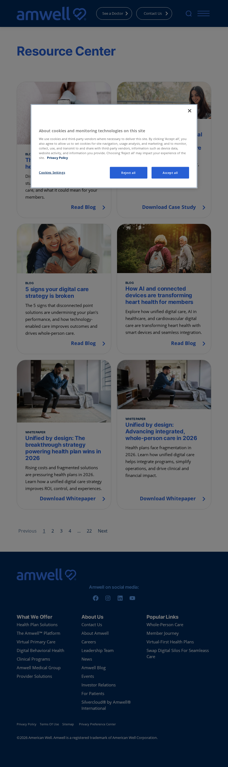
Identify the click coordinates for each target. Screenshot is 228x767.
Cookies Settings (52, 172)
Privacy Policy (57, 158)
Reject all (128, 173)
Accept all (170, 173)
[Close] (190, 111)
